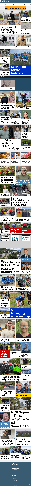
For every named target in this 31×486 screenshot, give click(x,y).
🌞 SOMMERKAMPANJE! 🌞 (16, 7)
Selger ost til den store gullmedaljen (7, 4)
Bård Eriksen (15, 482)
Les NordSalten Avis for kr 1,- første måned (15, 8)
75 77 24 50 (15, 480)
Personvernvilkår (15, 485)
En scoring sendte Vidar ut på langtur (17, 4)
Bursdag (2, 79)
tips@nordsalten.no (15, 478)
